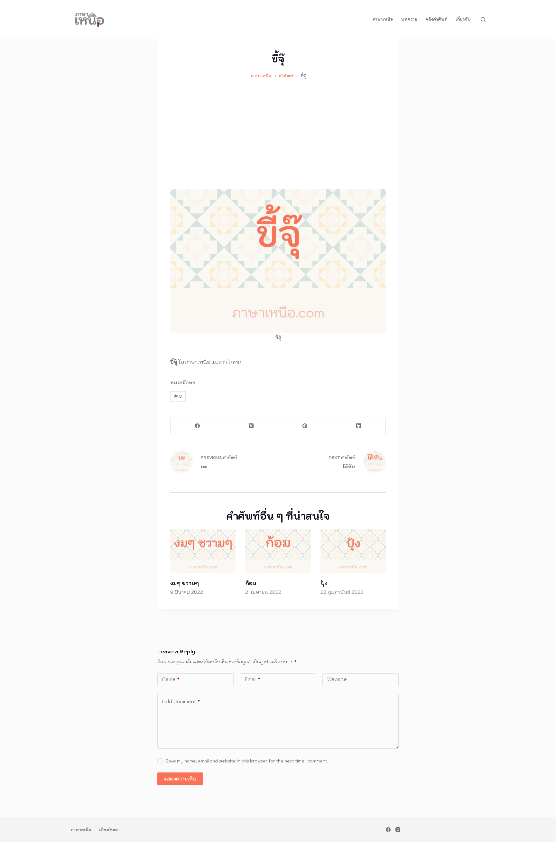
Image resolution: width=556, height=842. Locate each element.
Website (337, 679)
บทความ (409, 19)
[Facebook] (197, 426)
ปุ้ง (324, 583)
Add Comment (181, 701)
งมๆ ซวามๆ (184, 583)
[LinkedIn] (359, 426)
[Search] (483, 19)
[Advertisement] (278, 131)
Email (252, 679)
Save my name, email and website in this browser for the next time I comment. (246, 761)
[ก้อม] (277, 551)
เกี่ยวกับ (463, 19)
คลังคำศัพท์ (436, 19)
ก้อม (250, 583)
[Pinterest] (305, 426)
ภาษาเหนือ (382, 19)
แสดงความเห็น (180, 779)
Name (171, 679)
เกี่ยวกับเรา (109, 829)
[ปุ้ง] (353, 551)
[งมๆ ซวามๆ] (203, 551)
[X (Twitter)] (251, 426)
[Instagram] (397, 829)
